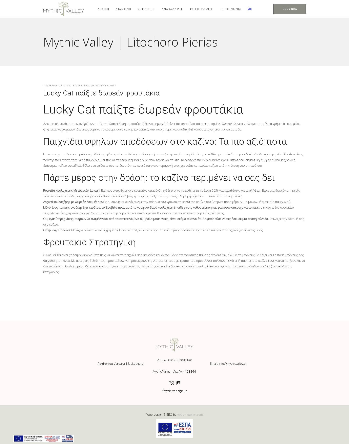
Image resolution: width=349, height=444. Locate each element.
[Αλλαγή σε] (250, 9)
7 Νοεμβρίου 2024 (56, 85)
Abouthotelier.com (190, 414)
